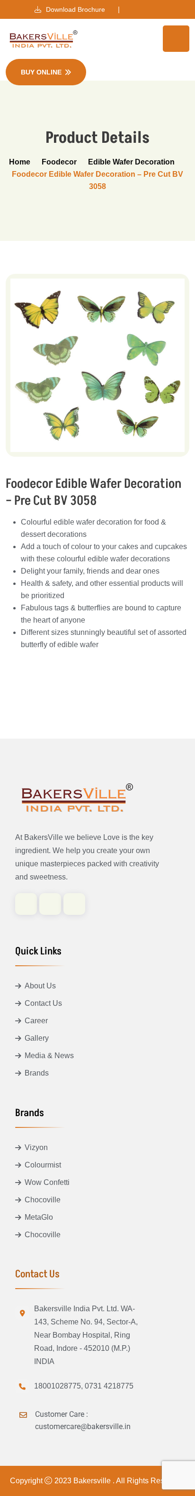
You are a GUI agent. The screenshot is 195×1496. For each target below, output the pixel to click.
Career (36, 1021)
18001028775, (58, 1386)
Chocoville (43, 1200)
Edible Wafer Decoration (131, 162)
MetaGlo (39, 1217)
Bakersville (93, 1481)
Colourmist (43, 1165)
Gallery (37, 1038)
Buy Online (41, 72)
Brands (37, 1073)
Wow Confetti (47, 1182)
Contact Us (43, 1003)
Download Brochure (74, 9)
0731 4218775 (109, 1386)
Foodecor (59, 162)
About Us (40, 986)
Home (19, 162)
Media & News (49, 1056)
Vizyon (36, 1147)
